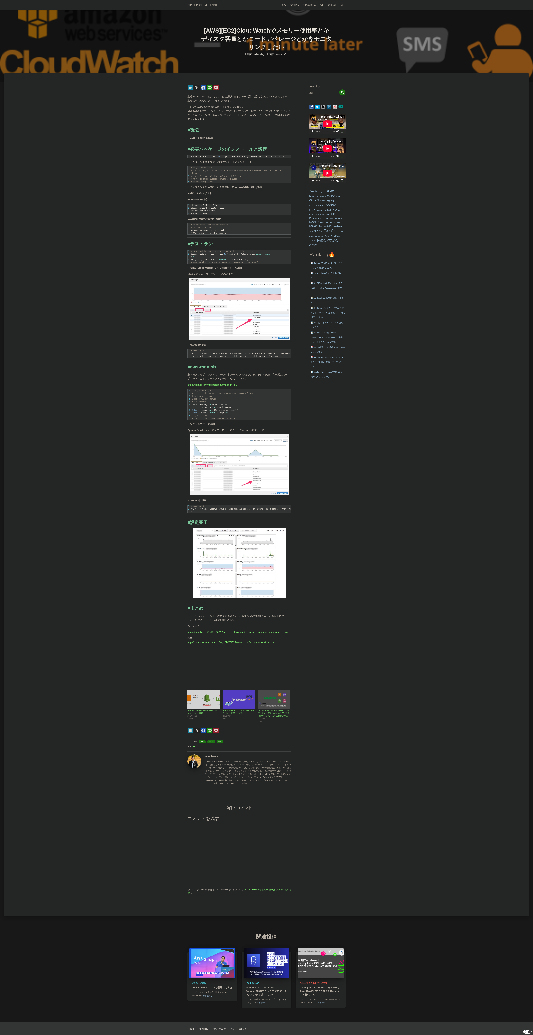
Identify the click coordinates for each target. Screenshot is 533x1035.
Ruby (320, 226)
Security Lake (311, 983)
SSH (321, 231)
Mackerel (338, 218)
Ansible (314, 191)
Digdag (330, 200)
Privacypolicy (309, 5)
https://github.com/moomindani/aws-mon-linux (212, 384)
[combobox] (322, 93)
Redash (313, 226)
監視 (219, 741)
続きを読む (207, 995)
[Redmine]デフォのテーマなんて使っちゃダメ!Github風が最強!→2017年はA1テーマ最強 (328, 312)
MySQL (313, 222)
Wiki (322, 5)
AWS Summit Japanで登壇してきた (212, 987)
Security (328, 226)
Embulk (328, 210)
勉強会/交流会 (201, 983)
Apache (322, 192)
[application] (327, 124)
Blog (211, 741)
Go (327, 214)
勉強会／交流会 (327, 240)
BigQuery (313, 196)
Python (332, 222)
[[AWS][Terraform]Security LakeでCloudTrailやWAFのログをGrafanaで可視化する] (321, 963)
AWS (202, 741)
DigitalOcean (316, 205)
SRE (316, 231)
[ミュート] (337, 131)
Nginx (321, 222)
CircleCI (314, 200)
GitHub (311, 214)
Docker (330, 205)
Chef (338, 196)
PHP (327, 222)
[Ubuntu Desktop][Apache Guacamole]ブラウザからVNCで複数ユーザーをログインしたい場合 (328, 337)
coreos (322, 201)
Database (254, 983)
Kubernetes (315, 218)
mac (331, 218)
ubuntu (311, 236)
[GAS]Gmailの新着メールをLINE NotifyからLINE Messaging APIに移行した (328, 288)
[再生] (312, 131)
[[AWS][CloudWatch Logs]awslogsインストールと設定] (203, 699)
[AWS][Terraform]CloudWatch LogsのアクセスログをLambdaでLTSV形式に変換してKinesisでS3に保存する (274, 713)
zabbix (312, 240)
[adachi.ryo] (194, 761)
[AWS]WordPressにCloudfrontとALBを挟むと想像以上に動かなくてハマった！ (328, 362)
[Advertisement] (239, 665)
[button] (527, 1032)
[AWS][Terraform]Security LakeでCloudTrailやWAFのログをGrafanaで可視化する (320, 991)
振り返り (313, 245)
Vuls (326, 235)
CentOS (331, 196)
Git (339, 210)
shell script (338, 226)
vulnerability (319, 236)
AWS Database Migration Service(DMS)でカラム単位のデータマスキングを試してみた (266, 991)
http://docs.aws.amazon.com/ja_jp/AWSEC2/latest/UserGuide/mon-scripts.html (230, 642)
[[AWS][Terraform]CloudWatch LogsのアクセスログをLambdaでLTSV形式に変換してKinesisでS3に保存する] (274, 699)
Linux (325, 218)
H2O (332, 214)
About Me (294, 5)
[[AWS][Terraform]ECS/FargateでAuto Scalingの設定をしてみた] (239, 699)
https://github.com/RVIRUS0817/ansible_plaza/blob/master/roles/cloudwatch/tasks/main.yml (238, 632)
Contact (332, 5)
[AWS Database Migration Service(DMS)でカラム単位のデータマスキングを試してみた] (266, 963)
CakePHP (322, 196)
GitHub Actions (320, 214)
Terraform (331, 231)
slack (311, 231)
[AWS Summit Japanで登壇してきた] (212, 963)
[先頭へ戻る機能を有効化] (527, 1029)
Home (283, 5)
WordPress (335, 236)
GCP (335, 210)
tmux (341, 231)
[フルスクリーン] (342, 131)
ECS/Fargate (316, 210)
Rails (338, 222)
